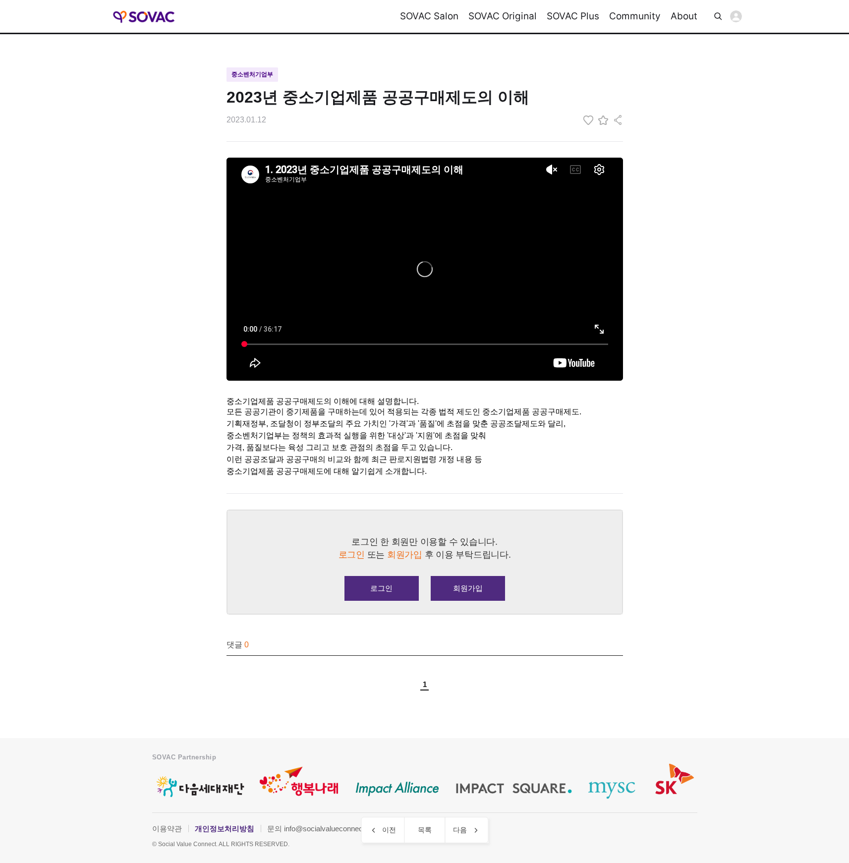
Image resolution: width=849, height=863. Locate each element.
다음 (460, 830)
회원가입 (468, 588)
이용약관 (167, 828)
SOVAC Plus (573, 16)
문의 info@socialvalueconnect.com (324, 828)
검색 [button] (718, 16)
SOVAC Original (502, 16)
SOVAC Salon (429, 16)
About (684, 16)
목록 (425, 830)
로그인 (736, 16)
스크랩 (603, 120)
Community (635, 16)
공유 (618, 120)
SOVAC (144, 16)
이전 (389, 830)
